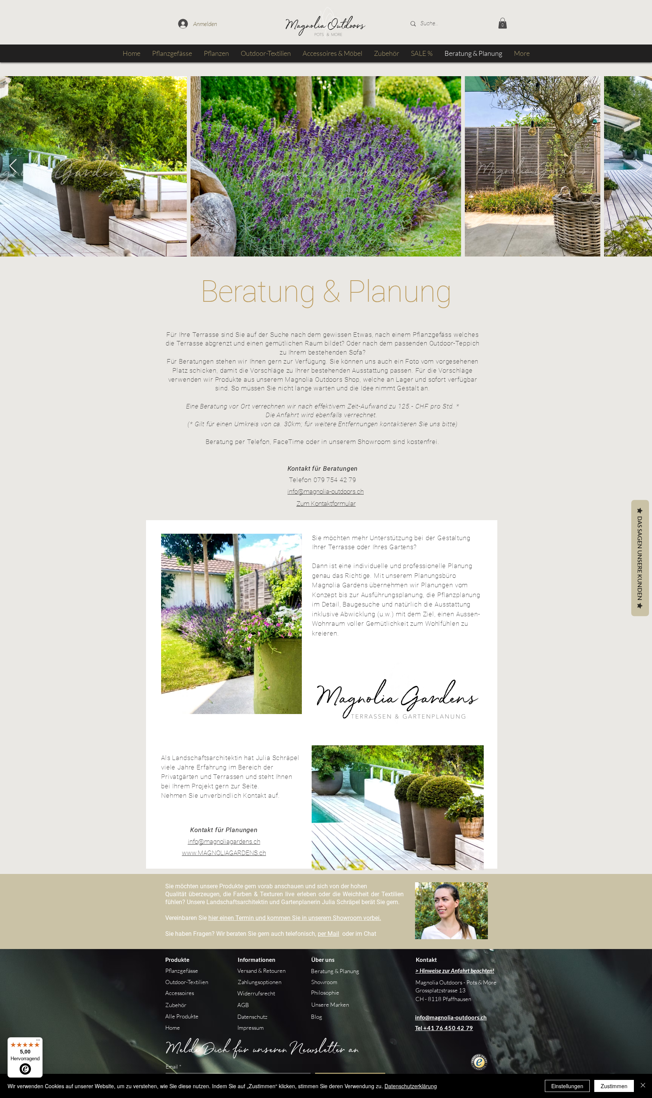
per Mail (328, 933)
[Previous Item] (13, 166)
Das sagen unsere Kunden (640, 558)
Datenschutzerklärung (410, 1086)
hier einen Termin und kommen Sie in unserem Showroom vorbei (294, 917)
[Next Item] (639, 166)
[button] (502, 23)
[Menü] (38, 1041)
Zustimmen (614, 1086)
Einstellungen (567, 1086)
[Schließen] (642, 1086)
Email (173, 1066)
